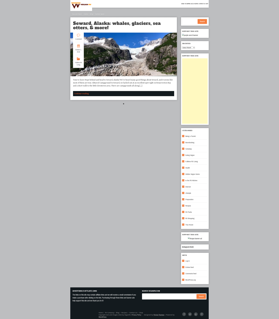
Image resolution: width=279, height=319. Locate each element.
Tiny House (189, 225)
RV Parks (188, 212)
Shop (206, 3)
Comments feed (190, 274)
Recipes (196, 3)
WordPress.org (190, 280)
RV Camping (188, 3)
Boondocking (189, 143)
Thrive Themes (158, 315)
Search (202, 21)
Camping (188, 149)
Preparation (189, 199)
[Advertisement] (195, 91)
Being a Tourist (190, 136)
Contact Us (202, 3)
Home (182, 3)
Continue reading (81, 93)
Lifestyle (188, 193)
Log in (187, 261)
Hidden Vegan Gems (192, 174)
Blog (192, 3)
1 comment (78, 39)
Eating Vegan (190, 155)
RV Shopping (189, 218)
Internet (188, 187)
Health (187, 168)
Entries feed (189, 267)
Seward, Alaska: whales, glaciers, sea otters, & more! (117, 25)
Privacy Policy (136, 315)
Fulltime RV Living (78, 64)
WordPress (102, 317)
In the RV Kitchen (191, 180)
